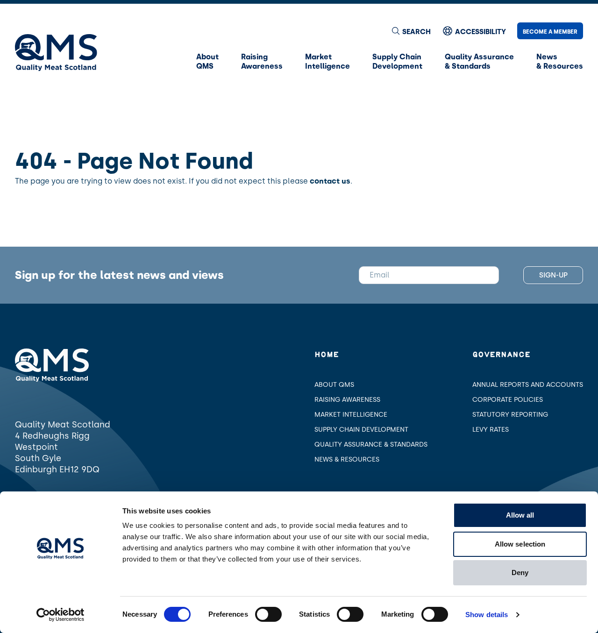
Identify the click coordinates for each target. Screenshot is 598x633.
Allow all (520, 515)
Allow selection (520, 544)
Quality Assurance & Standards (370, 444)
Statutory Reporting (510, 415)
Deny (520, 572)
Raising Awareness (347, 400)
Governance (501, 355)
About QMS (334, 385)
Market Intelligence (350, 415)
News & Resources (346, 459)
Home (326, 355)
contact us (330, 181)
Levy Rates (490, 430)
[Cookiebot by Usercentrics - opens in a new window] (60, 615)
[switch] (268, 614)
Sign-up (553, 275)
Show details (486, 615)
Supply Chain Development (361, 430)
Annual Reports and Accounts (527, 385)
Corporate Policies (507, 400)
